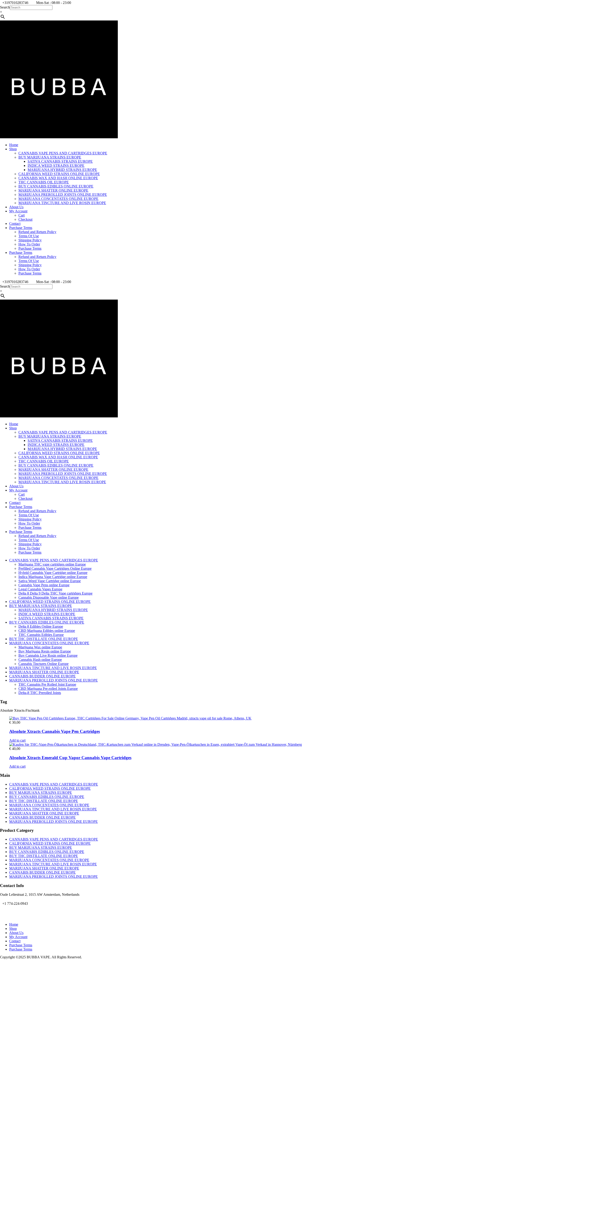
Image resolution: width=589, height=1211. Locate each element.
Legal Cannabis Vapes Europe (40, 589)
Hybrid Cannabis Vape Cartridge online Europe (52, 573)
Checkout (25, 219)
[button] (17, 740)
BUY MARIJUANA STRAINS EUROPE (49, 157)
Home (13, 145)
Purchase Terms (20, 228)
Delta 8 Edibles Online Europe (40, 626)
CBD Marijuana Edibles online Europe (46, 631)
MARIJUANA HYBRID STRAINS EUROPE (62, 170)
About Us (16, 207)
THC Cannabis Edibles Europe (41, 635)
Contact (14, 223)
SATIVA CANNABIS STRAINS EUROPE (60, 161)
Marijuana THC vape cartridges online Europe (52, 564)
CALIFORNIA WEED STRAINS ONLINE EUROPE (59, 174)
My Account (18, 211)
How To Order (29, 244)
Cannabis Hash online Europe (40, 660)
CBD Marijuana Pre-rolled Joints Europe (48, 689)
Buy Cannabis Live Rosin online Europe (48, 655)
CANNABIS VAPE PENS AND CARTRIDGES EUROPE (62, 153)
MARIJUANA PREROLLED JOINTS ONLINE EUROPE (62, 195)
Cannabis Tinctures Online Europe (43, 664)
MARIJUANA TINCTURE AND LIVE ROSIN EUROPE (62, 203)
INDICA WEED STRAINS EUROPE (56, 166)
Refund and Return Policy (37, 232)
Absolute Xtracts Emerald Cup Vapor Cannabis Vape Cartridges (70, 757)
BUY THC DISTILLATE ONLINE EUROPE (43, 639)
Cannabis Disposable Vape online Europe (48, 597)
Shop (13, 149)
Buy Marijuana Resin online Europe (44, 651)
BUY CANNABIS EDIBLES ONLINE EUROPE (55, 186)
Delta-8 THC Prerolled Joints (39, 693)
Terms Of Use (28, 236)
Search (5, 7)
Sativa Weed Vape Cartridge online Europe (49, 581)
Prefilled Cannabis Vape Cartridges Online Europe (55, 568)
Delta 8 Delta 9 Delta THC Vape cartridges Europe (55, 593)
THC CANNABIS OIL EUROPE (43, 182)
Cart (21, 215)
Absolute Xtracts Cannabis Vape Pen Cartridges (54, 731)
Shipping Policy (30, 240)
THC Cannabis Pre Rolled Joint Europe (47, 684)
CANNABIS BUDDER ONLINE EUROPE (42, 676)
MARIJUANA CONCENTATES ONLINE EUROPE (58, 199)
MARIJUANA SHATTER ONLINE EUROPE (53, 190)
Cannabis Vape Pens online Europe (43, 585)
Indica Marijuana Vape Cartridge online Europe (52, 577)
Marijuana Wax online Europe (40, 647)
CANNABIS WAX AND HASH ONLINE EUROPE (58, 178)
